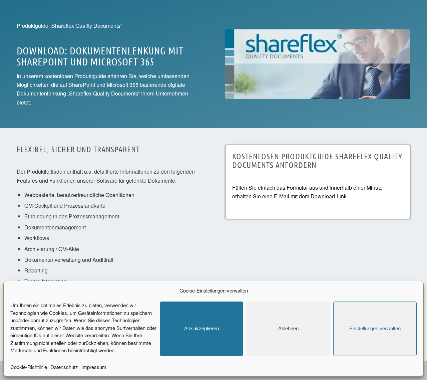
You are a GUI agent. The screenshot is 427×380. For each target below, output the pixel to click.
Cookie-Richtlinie (28, 366)
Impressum (93, 366)
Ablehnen (288, 328)
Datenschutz (64, 366)
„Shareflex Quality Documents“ (103, 93)
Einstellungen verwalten (375, 328)
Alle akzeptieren (201, 328)
